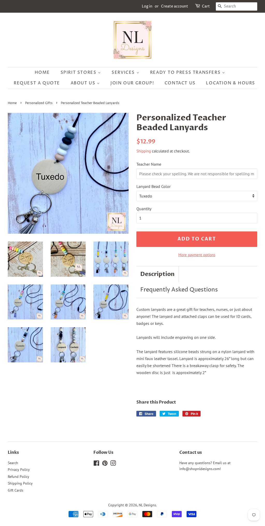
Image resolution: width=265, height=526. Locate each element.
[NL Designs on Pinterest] (105, 464)
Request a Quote (37, 83)
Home (42, 72)
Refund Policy (18, 476)
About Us (84, 83)
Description (157, 274)
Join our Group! (132, 83)
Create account (174, 6)
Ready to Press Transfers (186, 72)
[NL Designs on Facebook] (96, 464)
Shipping (143, 151)
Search (13, 463)
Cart (206, 6)
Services (124, 72)
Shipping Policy (20, 483)
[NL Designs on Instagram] (113, 464)
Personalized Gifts (39, 103)
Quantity (143, 208)
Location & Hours (230, 83)
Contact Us (180, 83)
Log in (147, 6)
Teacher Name (148, 164)
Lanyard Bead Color (153, 186)
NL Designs (147, 505)
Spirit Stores (79, 72)
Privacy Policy (19, 469)
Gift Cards (15, 490)
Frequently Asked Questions (179, 290)
